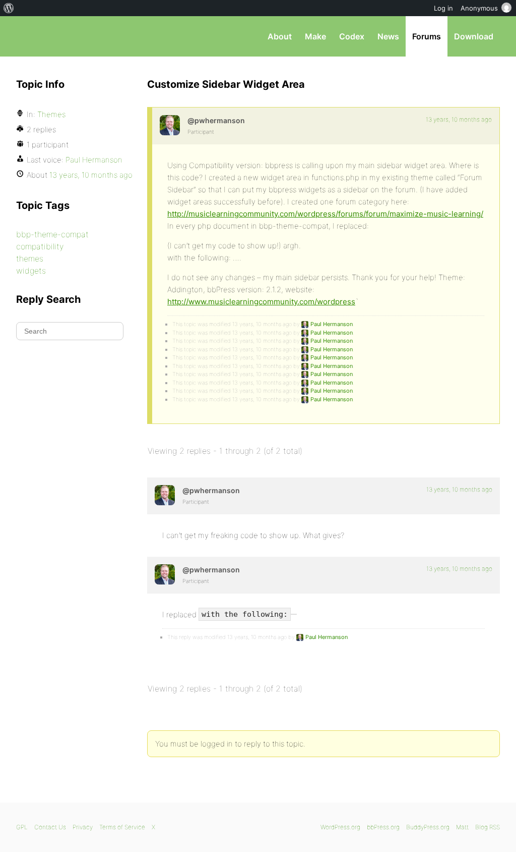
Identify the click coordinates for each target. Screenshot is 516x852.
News (388, 36)
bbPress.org (68, 36)
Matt (462, 827)
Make (315, 36)
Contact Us (50, 827)
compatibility (39, 246)
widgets (31, 270)
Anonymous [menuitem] (479, 8)
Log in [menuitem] (443, 8)
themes (29, 258)
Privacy (83, 827)
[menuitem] (9, 8)
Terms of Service (122, 827)
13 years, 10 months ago (459, 119)
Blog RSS (487, 827)
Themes (51, 114)
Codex (351, 36)
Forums (426, 36)
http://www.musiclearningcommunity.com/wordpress (261, 301)
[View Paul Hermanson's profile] (170, 125)
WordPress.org (340, 827)
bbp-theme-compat (52, 234)
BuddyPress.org (427, 827)
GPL (22, 827)
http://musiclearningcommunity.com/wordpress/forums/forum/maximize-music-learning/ (325, 214)
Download (473, 36)
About (280, 36)
